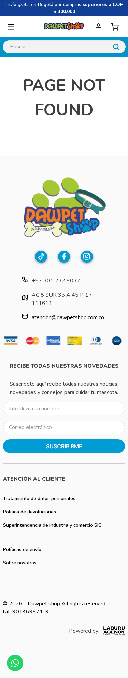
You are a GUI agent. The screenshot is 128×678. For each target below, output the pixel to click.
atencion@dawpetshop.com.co (68, 317)
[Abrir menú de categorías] (11, 26)
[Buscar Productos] (116, 47)
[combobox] (64, 46)
